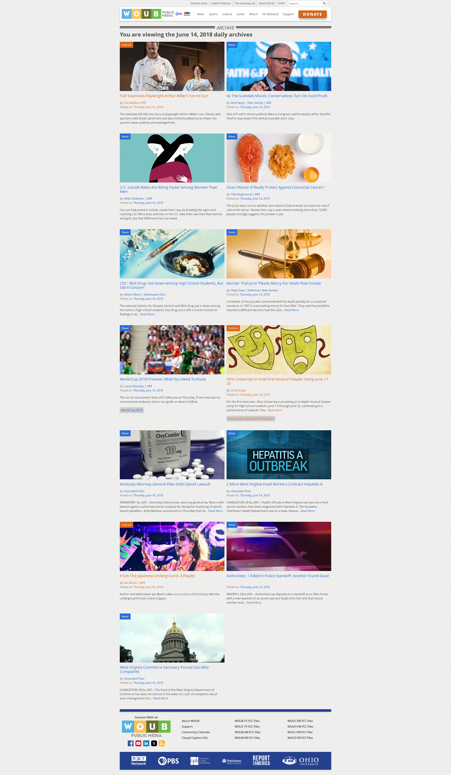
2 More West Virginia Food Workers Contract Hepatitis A (274, 484)
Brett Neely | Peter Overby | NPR (251, 103)
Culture (227, 14)
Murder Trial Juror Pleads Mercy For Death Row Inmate (274, 283)
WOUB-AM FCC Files (248, 732)
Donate (312, 14)
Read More (147, 314)
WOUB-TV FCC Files (247, 721)
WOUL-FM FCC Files (300, 732)
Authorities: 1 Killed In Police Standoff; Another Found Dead (278, 576)
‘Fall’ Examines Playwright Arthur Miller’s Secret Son (164, 96)
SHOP (281, 3)
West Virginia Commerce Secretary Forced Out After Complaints (164, 669)
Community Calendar (196, 732)
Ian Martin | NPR (134, 583)
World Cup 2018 (131, 410)
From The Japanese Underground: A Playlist (157, 576)
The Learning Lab (245, 3)
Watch (253, 14)
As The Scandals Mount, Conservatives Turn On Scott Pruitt (277, 96)
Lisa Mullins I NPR (135, 103)
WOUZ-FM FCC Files (300, 738)
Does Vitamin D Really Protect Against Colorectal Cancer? (275, 187)
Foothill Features (221, 3)
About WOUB (266, 3)
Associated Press (134, 491)
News (200, 14)
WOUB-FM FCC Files (247, 738)
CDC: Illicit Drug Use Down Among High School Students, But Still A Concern (171, 285)
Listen (241, 14)
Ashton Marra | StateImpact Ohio (144, 294)
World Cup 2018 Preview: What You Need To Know (163, 379)
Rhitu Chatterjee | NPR (138, 198)
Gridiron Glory (199, 3)
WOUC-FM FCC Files (300, 721)
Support (288, 14)
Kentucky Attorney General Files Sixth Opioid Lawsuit (165, 484)
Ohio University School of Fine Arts (251, 419)
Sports (213, 14)
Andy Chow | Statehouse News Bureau (254, 290)
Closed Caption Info (195, 738)
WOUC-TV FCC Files (247, 726)
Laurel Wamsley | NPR (138, 386)
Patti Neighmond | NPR (245, 194)
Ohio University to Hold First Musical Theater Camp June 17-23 (278, 381)
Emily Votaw (238, 390)
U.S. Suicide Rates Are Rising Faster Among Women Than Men (168, 189)
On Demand (270, 14)
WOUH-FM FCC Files (300, 726)
